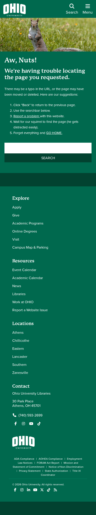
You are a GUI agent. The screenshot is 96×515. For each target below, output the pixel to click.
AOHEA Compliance (51, 459)
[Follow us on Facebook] (15, 423)
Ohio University (31, 484)
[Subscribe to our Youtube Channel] (31, 423)
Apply (16, 207)
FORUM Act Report (48, 463)
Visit (15, 239)
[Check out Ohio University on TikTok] (48, 490)
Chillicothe (20, 340)
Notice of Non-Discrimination (66, 467)
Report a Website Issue (30, 309)
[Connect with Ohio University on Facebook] (15, 490)
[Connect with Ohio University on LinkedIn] (28, 490)
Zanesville (20, 372)
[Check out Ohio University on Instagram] (22, 490)
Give (15, 215)
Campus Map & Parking (30, 247)
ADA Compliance (24, 459)
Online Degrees (24, 231)
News (16, 285)
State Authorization (56, 471)
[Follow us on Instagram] (23, 423)
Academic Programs (27, 223)
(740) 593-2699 (30, 415)
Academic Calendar (27, 277)
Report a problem (26, 116)
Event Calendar (24, 269)
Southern (19, 364)
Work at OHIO (22, 301)
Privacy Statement (30, 471)
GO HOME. (54, 132)
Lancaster (19, 356)
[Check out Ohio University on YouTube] (35, 490)
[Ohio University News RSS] (55, 490)
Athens (17, 332)
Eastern (18, 348)
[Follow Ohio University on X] (42, 490)
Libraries (18, 293)
